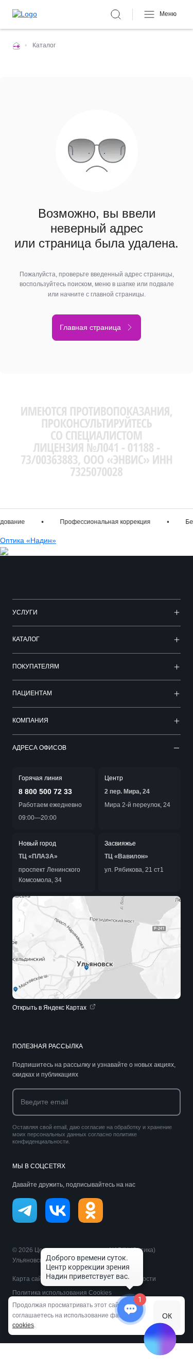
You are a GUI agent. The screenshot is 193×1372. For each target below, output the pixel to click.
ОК (167, 1316)
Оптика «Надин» (28, 540)
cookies (23, 1325)
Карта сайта (30, 1278)
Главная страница (90, 327)
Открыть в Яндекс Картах (49, 1007)
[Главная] (16, 45)
